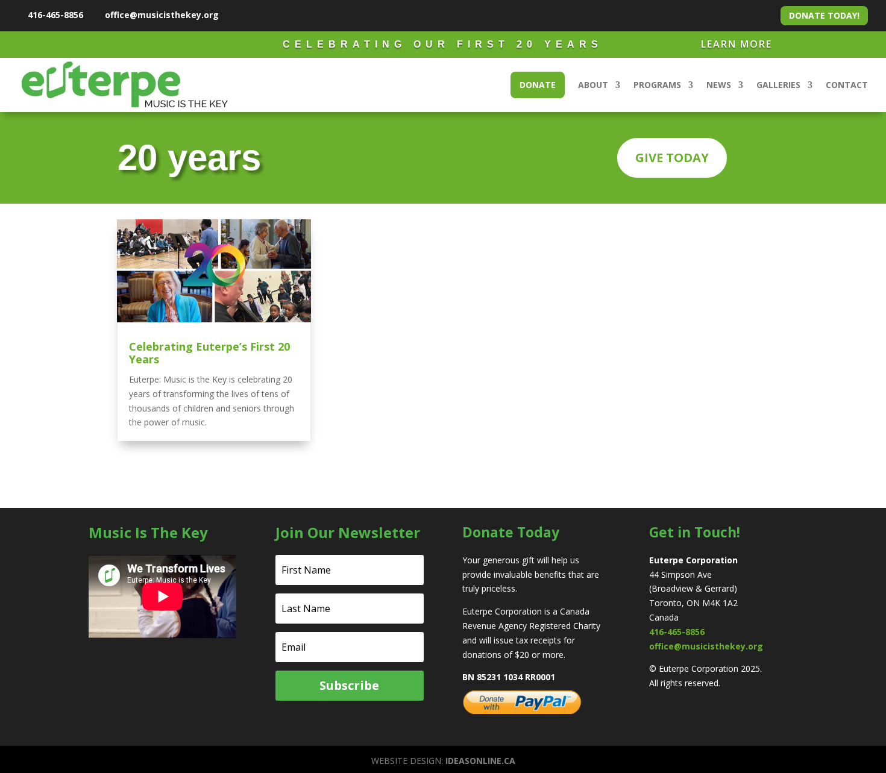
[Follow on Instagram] (294, 14)
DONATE (538, 84)
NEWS (718, 84)
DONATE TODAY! (824, 15)
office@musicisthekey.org (162, 14)
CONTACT (847, 84)
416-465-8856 (55, 14)
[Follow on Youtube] (273, 14)
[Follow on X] (253, 14)
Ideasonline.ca (480, 760)
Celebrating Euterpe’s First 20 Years (209, 353)
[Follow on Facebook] (232, 14)
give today (672, 157)
